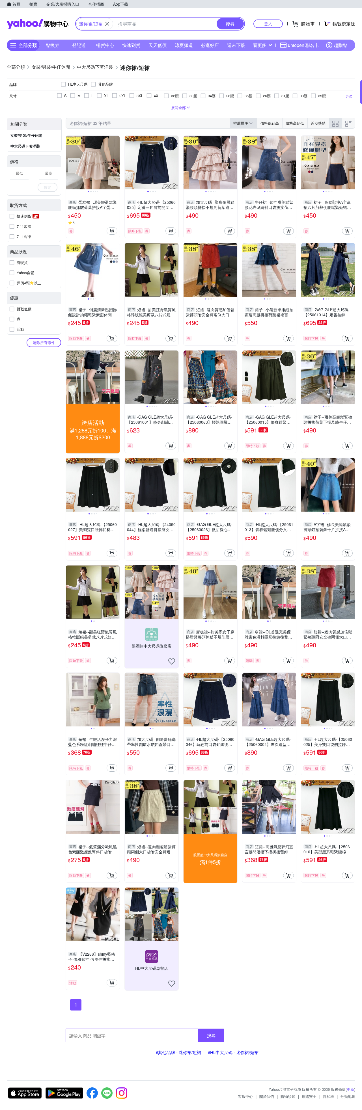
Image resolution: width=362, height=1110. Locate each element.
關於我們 (266, 1096)
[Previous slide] (69, 162)
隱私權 (328, 1096)
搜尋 (211, 1035)
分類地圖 (348, 1096)
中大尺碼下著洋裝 (25, 146)
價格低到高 (269, 123)
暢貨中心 (105, 45)
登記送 (79, 45)
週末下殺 (236, 45)
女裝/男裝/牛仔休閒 (26, 135)
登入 (268, 24)
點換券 (52, 45)
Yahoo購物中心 (37, 24)
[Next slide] (116, 162)
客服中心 (245, 1096)
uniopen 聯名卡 (303, 45)
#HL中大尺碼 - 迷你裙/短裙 (233, 1052)
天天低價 (157, 45)
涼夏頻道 (184, 45)
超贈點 (340, 45)
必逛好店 (210, 45)
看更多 (259, 45)
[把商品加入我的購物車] (112, 231)
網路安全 (309, 1096)
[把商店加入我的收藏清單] (171, 661)
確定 (47, 187)
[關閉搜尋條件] (107, 23)
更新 (350, 1089)
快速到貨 (131, 45)
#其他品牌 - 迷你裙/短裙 (178, 1052)
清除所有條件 (44, 342)
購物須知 (288, 1096)
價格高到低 (295, 123)
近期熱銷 (318, 123)
